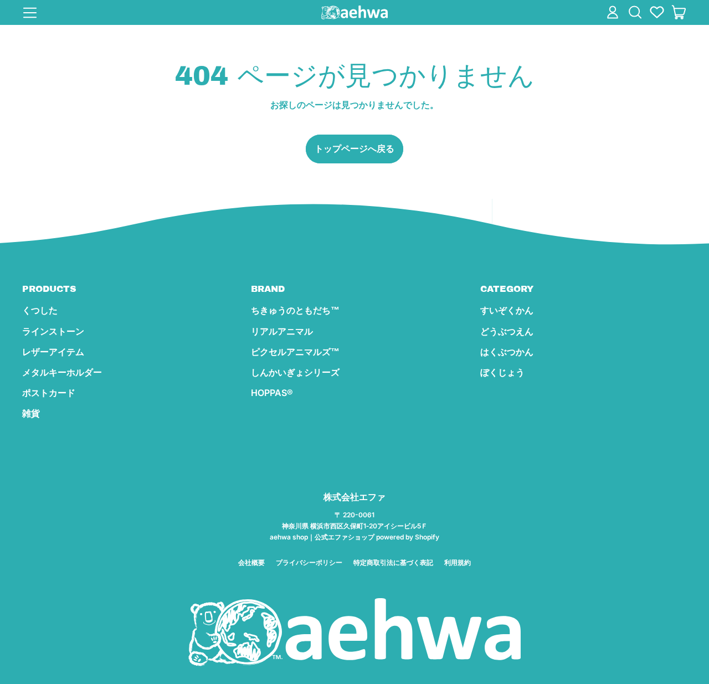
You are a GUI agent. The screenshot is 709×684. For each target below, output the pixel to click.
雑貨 (31, 413)
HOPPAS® (272, 392)
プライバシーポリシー (309, 562)
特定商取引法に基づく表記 (393, 562)
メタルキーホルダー (62, 372)
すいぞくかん (506, 310)
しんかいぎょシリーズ (295, 372)
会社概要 (251, 562)
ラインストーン (53, 331)
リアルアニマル (282, 331)
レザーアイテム (53, 351)
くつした (40, 310)
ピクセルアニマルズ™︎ (295, 351)
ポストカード (48, 392)
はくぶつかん (506, 351)
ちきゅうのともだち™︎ (295, 310)
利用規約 (457, 562)
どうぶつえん (506, 331)
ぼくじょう (502, 372)
